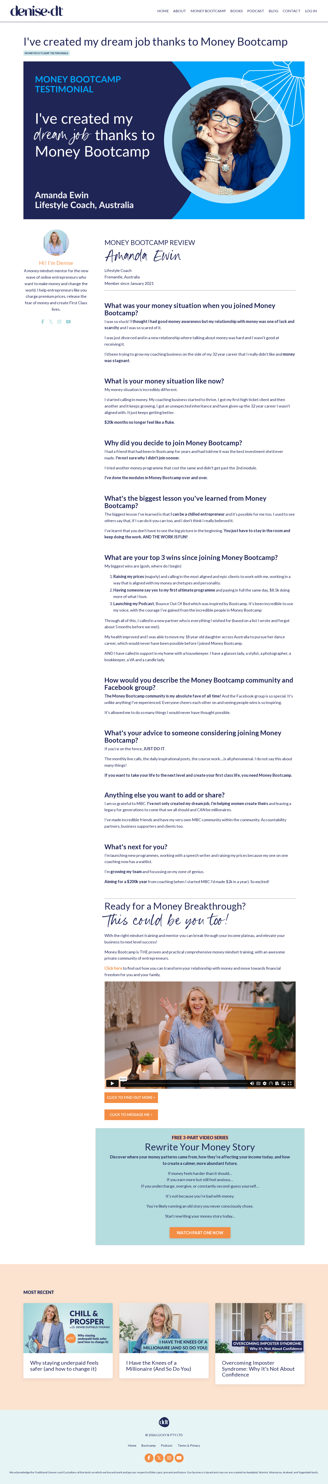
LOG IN (311, 11)
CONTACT (292, 11)
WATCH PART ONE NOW (200, 1232)
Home (132, 1445)
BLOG (273, 11)
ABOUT (179, 11)
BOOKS (236, 11)
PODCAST (255, 11)
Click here (113, 968)
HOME (163, 11)
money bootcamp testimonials (46, 53)
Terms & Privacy (189, 1445)
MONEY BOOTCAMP (208, 11)
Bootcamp (148, 1445)
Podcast (166, 1445)
